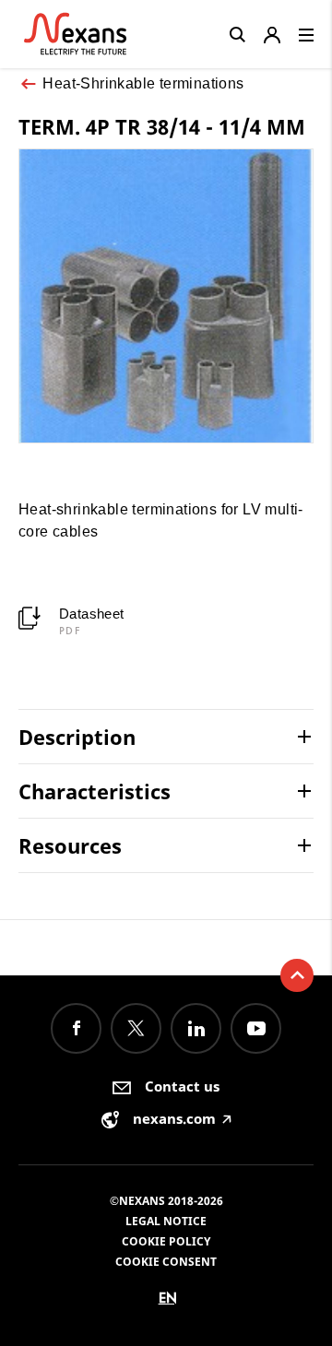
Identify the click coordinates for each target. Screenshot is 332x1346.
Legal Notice (166, 1221)
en (168, 1297)
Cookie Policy (166, 1241)
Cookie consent (166, 1261)
